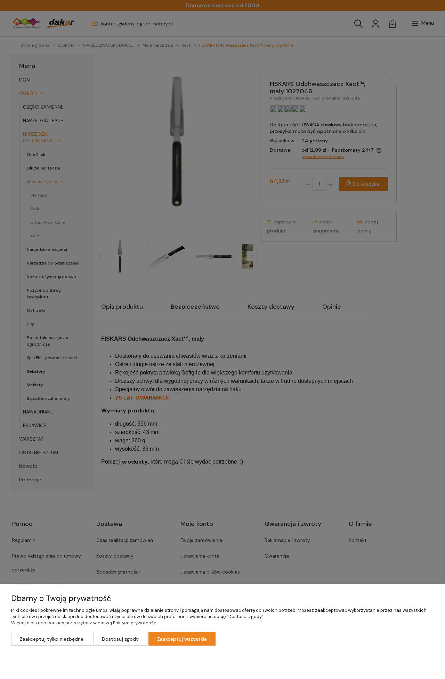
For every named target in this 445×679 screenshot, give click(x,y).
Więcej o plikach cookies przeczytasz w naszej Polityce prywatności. (85, 623)
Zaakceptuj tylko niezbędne (51, 639)
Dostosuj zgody (120, 639)
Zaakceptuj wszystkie (182, 639)
